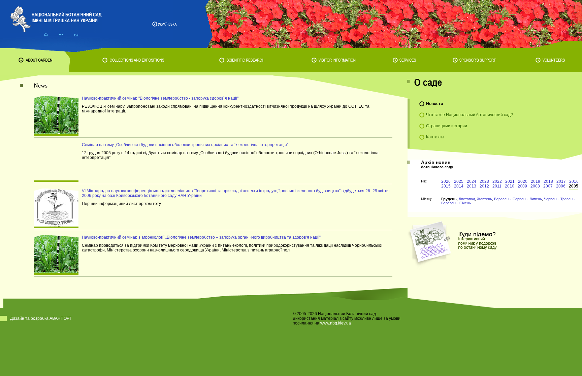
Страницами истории (446, 126)
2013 (471, 186)
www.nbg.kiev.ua (335, 323)
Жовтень (484, 199)
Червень (551, 199)
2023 (484, 181)
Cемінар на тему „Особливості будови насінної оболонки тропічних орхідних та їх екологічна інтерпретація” (185, 144)
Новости (434, 103)
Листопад (467, 199)
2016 (574, 181)
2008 (535, 186)
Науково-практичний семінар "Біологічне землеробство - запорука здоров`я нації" (160, 98)
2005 (573, 186)
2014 (458, 186)
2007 (548, 186)
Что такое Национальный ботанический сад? (469, 114)
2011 (497, 186)
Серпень (520, 199)
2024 (471, 181)
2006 (560, 186)
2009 (522, 186)
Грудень (449, 199)
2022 (497, 181)
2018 (548, 181)
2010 (509, 186)
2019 (535, 181)
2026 (446, 181)
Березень (449, 203)
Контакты (435, 137)
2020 (522, 181)
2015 (446, 186)
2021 (510, 181)
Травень (567, 199)
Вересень (502, 199)
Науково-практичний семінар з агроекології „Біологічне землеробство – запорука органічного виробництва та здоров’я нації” (201, 237)
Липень (535, 199)
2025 (458, 181)
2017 (561, 181)
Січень (465, 203)
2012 (484, 186)
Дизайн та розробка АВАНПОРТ (40, 318)
